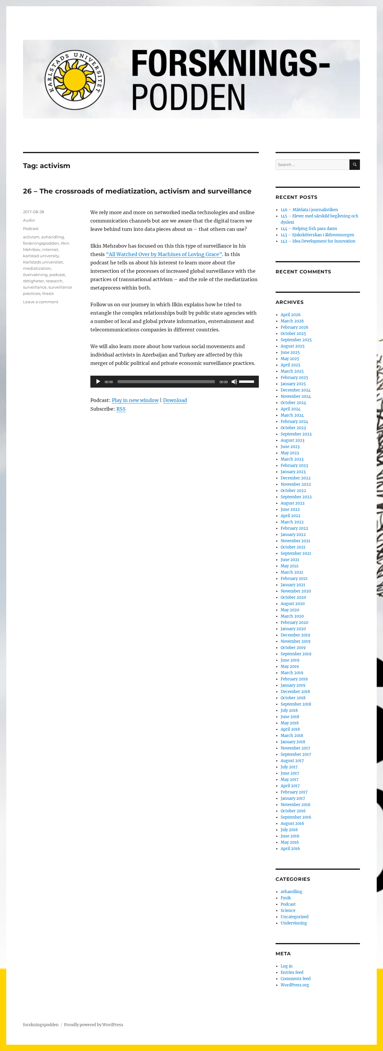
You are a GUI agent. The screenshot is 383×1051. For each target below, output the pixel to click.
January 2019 (293, 685)
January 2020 (293, 628)
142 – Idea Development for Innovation (318, 241)
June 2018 (290, 716)
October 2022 (293, 490)
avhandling (52, 236)
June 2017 (290, 773)
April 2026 (291, 314)
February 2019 (294, 679)
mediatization (37, 268)
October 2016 (293, 811)
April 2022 (290, 515)
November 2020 (296, 591)
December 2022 (296, 478)
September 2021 (296, 553)
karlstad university (41, 255)
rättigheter (33, 280)
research (54, 280)
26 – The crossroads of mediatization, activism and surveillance (137, 191)
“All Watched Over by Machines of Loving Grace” (164, 254)
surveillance (35, 287)
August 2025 (293, 346)
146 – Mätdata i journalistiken (309, 209)
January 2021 (293, 584)
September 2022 (296, 496)
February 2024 (294, 421)
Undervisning (294, 923)
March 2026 (292, 321)
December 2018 (295, 691)
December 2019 (295, 635)
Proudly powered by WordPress (93, 1024)
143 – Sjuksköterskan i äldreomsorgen (317, 234)
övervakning (35, 274)
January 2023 (293, 471)
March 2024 (292, 415)
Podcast (31, 228)
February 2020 (294, 622)
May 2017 (290, 779)
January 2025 (293, 383)
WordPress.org (295, 985)
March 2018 (292, 735)
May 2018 (290, 723)
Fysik (286, 898)
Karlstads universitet (43, 262)
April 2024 (290, 409)
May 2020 (290, 610)
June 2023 (290, 446)
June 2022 (290, 509)
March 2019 (292, 672)
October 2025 (293, 333)
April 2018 (290, 729)
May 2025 (290, 358)
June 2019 (290, 660)
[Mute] (234, 382)
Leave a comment (40, 301)
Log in (287, 966)
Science (288, 910)
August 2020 (293, 603)
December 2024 (296, 390)
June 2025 (290, 352)
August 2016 (292, 823)
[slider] (247, 381)
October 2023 (293, 427)
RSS (121, 409)
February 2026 (294, 327)
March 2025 (292, 371)
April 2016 (290, 848)
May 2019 (290, 666)
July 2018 (289, 710)
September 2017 (296, 754)
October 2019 (293, 647)
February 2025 (294, 377)
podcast (57, 274)
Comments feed (296, 978)
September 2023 (296, 434)
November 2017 (295, 748)
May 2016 (290, 842)
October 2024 (293, 402)
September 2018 (296, 704)
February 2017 (294, 792)
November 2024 (296, 396)
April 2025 (290, 365)
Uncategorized (294, 916)
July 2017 (289, 767)
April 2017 (290, 785)
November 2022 (296, 484)
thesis (48, 293)
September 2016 (296, 817)
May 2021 (290, 566)
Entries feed (292, 972)
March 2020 (292, 616)
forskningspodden (41, 243)
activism (31, 236)
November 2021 (295, 540)
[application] (174, 382)
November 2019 (296, 641)
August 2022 (293, 503)
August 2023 (292, 440)
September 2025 (296, 339)
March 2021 (292, 572)
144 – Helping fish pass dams (309, 228)
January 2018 (293, 741)
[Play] (98, 382)
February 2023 (294, 465)
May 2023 (290, 453)
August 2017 (292, 760)
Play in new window (135, 400)
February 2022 (294, 528)
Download (175, 400)
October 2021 (293, 547)
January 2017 (293, 798)
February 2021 (294, 578)
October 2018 (293, 697)
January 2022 (293, 534)
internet (50, 249)
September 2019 (296, 654)
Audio (29, 220)
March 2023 (292, 459)
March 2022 (292, 522)
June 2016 (290, 836)
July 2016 (289, 829)
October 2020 (293, 597)
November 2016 (296, 804)
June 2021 (290, 559)
